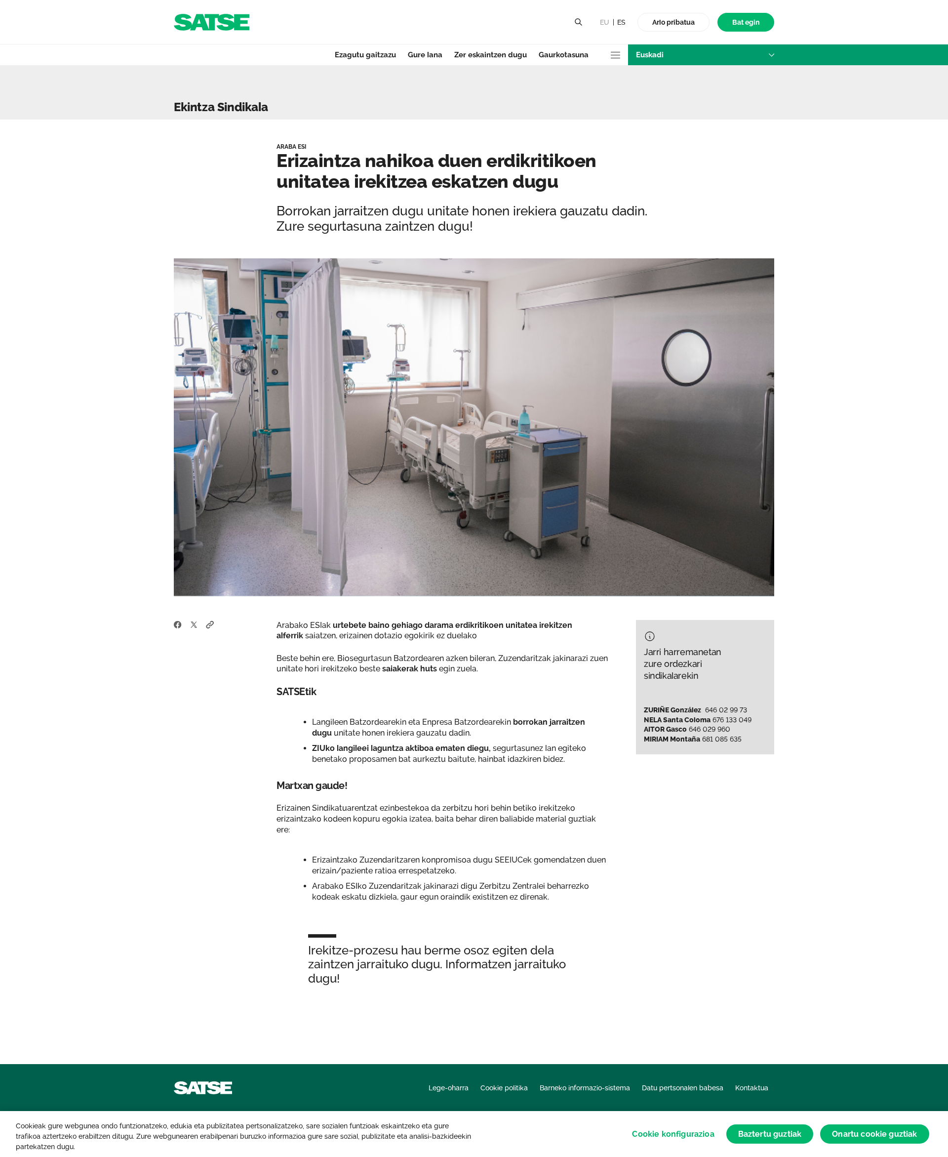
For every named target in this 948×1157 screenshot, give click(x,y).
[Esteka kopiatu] (210, 624)
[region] (474, 1134)
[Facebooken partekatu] (178, 624)
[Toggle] (578, 22)
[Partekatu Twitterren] (194, 624)
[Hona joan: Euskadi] (211, 21)
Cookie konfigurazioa (673, 1134)
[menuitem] (745, 22)
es (621, 22)
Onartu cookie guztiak (874, 1134)
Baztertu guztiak (770, 1134)
